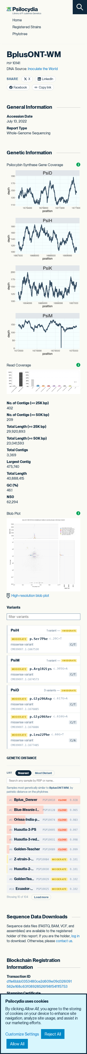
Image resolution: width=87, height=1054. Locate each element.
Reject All (53, 1034)
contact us (64, 941)
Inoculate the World (43, 69)
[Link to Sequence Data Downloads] (77, 916)
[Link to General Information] (77, 107)
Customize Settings (22, 1034)
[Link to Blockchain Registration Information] (77, 964)
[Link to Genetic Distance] (40, 758)
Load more (41, 897)
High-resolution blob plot (29, 595)
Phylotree (19, 34)
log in (75, 936)
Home (17, 20)
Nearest (23, 773)
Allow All (17, 1044)
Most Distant (43, 773)
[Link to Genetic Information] (77, 152)
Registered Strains (26, 27)
